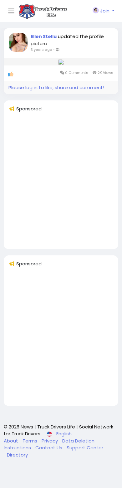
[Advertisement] (61, 183)
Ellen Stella (44, 36)
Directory (17, 455)
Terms (30, 440)
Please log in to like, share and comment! (56, 87)
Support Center (85, 447)
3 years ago (41, 49)
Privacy (50, 440)
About (11, 440)
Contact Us (49, 447)
